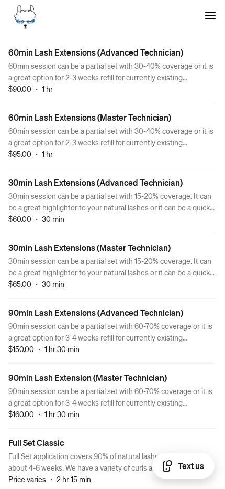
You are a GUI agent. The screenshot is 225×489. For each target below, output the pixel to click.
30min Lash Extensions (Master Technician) (89, 247)
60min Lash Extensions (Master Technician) (89, 117)
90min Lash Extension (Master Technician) (87, 377)
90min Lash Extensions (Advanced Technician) (95, 312)
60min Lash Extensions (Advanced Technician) (95, 52)
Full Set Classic (36, 442)
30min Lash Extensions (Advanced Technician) (95, 182)
